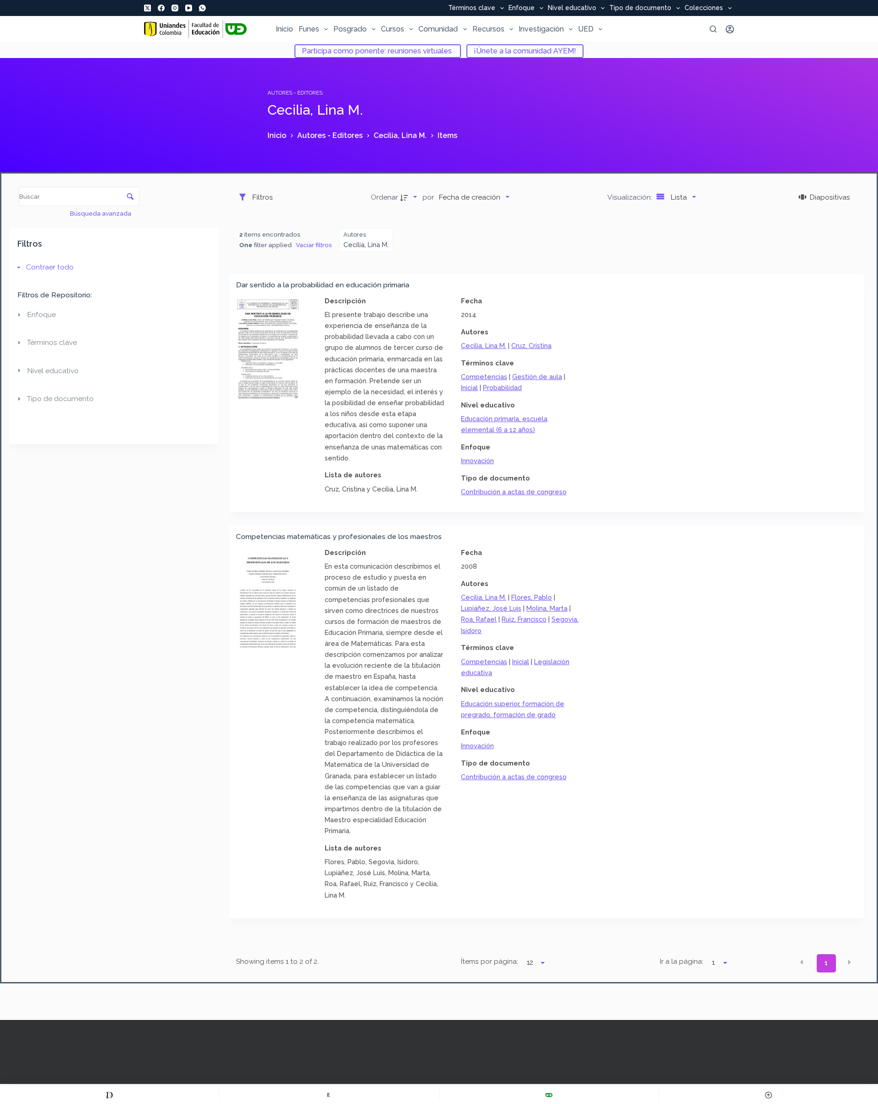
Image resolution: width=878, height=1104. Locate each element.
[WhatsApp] (202, 8)
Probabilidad (502, 387)
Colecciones (704, 8)
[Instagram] (174, 8)
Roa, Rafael (479, 619)
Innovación (477, 461)
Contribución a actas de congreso (514, 492)
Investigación (541, 29)
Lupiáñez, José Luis (491, 608)
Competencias (484, 376)
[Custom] (109, 1095)
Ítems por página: (489, 961)
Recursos (488, 29)
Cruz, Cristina (531, 345)
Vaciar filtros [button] (314, 244)
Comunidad (438, 29)
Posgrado (350, 29)
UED (586, 29)
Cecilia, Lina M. (483, 345)
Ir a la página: (681, 961)
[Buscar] (713, 29)
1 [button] (826, 963)
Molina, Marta (546, 608)
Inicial (469, 387)
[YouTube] (188, 8)
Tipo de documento (640, 8)
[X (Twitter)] (147, 8)
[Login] (730, 29)
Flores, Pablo (531, 597)
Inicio (284, 29)
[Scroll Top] (768, 1095)
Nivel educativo (572, 8)
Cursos (392, 29)
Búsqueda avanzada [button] (101, 213)
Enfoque (522, 8)
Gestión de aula (537, 376)
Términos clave (471, 8)
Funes (309, 29)
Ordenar (384, 197)
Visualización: (630, 197)
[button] (801, 962)
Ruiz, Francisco (524, 619)
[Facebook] (161, 8)
